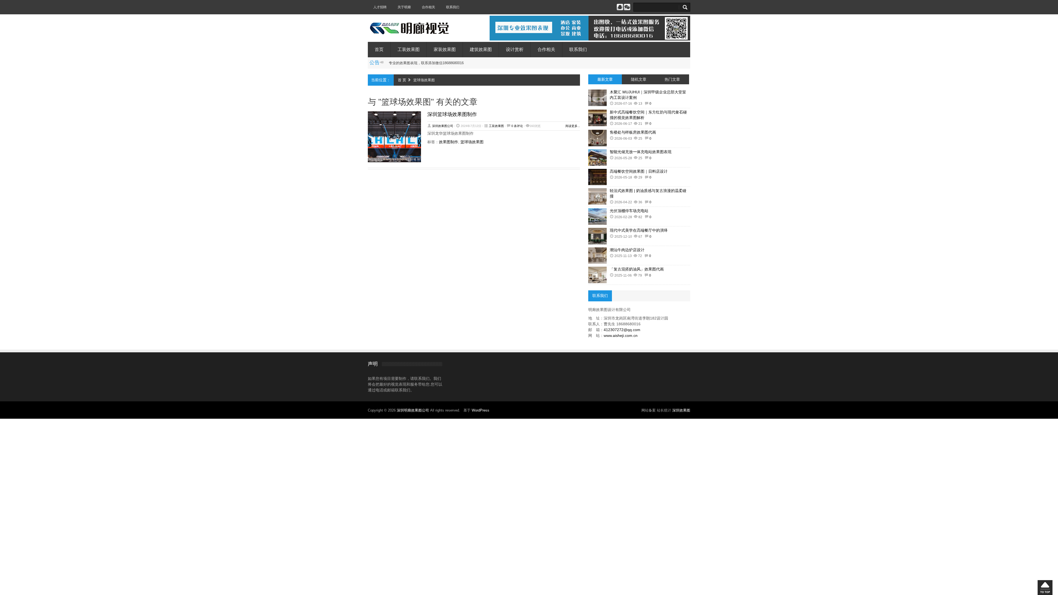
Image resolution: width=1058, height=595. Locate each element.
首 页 (402, 80)
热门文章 (672, 79)
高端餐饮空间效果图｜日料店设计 (639, 171)
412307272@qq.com (622, 330)
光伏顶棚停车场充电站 (629, 211)
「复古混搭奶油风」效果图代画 (637, 269)
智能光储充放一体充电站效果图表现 (640, 152)
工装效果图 (409, 49)
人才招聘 (380, 7)
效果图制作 (448, 142)
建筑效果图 (481, 49)
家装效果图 (445, 49)
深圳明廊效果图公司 (413, 410)
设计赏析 (514, 49)
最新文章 (605, 79)
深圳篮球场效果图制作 (452, 114)
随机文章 (638, 79)
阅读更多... (572, 126)
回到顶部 (1045, 587)
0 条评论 (517, 126)
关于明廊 (404, 7)
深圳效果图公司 (442, 126)
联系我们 (452, 7)
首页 (379, 49)
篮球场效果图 (472, 142)
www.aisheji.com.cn (621, 335)
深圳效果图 (681, 410)
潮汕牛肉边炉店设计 (627, 250)
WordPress (480, 410)
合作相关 (428, 7)
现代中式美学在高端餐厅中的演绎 (639, 230)
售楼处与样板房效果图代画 (633, 132)
